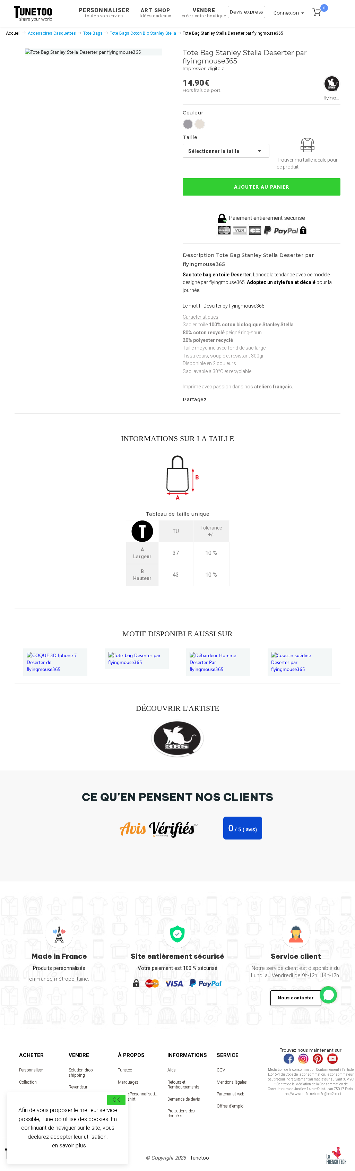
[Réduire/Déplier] (328, 995)
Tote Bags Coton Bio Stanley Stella (143, 33)
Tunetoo (125, 1070)
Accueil (13, 33)
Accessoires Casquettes (52, 33)
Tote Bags (93, 33)
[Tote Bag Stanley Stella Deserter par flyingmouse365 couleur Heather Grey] (188, 124)
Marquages (128, 1082)
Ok (116, 1099)
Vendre (204, 12)
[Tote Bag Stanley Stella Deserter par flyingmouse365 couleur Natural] (199, 124)
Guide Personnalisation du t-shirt (138, 1096)
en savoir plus (69, 1145)
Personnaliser (104, 12)
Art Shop (155, 12)
